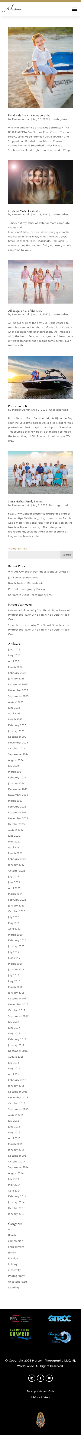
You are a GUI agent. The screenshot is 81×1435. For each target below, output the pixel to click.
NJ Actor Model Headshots (24, 211)
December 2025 (18, 684)
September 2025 (18, 696)
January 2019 (16, 969)
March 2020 (15, 934)
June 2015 (14, 1126)
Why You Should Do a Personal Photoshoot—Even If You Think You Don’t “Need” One (39, 615)
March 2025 (15, 719)
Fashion (13, 1258)
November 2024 (18, 742)
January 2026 (16, 678)
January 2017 (16, 1045)
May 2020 (14, 923)
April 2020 (14, 928)
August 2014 (16, 1173)
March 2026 (15, 667)
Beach (12, 1235)
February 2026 (17, 673)
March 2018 (15, 987)
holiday (13, 1264)
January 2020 (16, 946)
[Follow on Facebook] (40, 1378)
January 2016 (16, 1085)
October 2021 (16, 870)
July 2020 (13, 917)
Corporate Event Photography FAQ (30, 595)
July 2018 (13, 975)
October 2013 (16, 1208)
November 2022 (18, 818)
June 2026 (14, 649)
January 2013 (16, 1214)
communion (15, 1241)
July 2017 (13, 1021)
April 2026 (14, 661)
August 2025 (16, 702)
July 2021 (13, 876)
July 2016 (13, 1062)
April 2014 (14, 1190)
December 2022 (18, 812)
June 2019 (14, 958)
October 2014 (16, 1161)
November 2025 (18, 690)
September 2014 (18, 1167)
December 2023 (18, 789)
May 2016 (14, 1068)
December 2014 (18, 1155)
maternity (14, 1270)
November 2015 (18, 1097)
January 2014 (16, 1202)
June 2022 (14, 835)
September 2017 (18, 1016)
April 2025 (14, 713)
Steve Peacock (17, 625)
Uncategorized (60, 119)
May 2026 (14, 655)
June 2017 (14, 1027)
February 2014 (17, 1196)
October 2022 (16, 824)
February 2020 (17, 940)
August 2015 (16, 1115)
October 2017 (16, 1010)
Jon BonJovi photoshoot (23, 577)
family (12, 1252)
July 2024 (13, 765)
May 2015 (14, 1132)
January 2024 (16, 783)
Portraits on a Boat (19, 406)
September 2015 (18, 1109)
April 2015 (14, 1138)
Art (10, 1229)
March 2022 (15, 853)
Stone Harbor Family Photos (25, 501)
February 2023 (17, 806)
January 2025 (16, 731)
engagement (16, 1246)
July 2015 (13, 1120)
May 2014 (14, 1184)
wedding (13, 1287)
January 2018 (16, 992)
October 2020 (16, 911)
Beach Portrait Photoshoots (25, 583)
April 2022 (14, 847)
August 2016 (16, 1056)
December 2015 (18, 1091)
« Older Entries (17, 548)
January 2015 (16, 1149)
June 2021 (14, 882)
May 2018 (14, 981)
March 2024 (15, 771)
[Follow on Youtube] (49, 1378)
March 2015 (15, 1144)
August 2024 (16, 760)
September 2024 (18, 754)
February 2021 (17, 899)
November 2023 (18, 795)
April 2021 (14, 888)
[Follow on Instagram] (31, 1378)
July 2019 (13, 952)
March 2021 (15, 894)
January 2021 (16, 905)
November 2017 (18, 1004)
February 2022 (17, 859)
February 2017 (17, 1039)
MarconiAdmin (21, 119)
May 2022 (14, 841)
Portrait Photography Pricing (26, 589)
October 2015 (16, 1103)
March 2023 (15, 800)
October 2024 (16, 748)
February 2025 (17, 725)
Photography (16, 1275)
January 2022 (16, 864)
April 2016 (14, 1074)
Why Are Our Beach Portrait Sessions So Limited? (39, 571)
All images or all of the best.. (25, 311)
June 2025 (14, 707)
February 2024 (17, 777)
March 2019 (15, 963)
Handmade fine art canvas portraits (29, 115)
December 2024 (18, 736)
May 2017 (14, 1033)
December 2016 (18, 1050)
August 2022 (16, 829)
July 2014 (13, 1179)
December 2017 (18, 998)
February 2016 (17, 1080)
